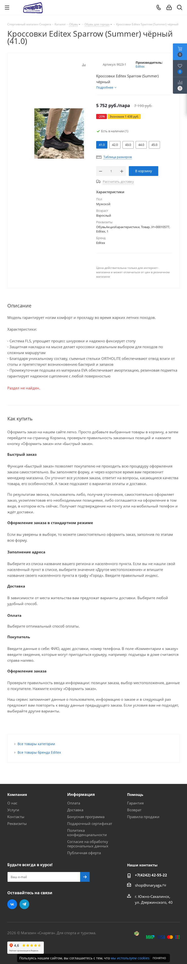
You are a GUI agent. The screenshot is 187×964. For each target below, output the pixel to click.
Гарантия (135, 803)
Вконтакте (12, 904)
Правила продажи (143, 816)
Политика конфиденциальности (87, 832)
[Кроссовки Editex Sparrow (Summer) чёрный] (59, 133)
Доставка (75, 809)
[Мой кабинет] (169, 7)
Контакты (15, 816)
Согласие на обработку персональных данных (87, 843)
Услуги (13, 809)
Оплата (73, 803)
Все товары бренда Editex (39, 752)
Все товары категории (36, 743)
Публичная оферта (84, 852)
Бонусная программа (85, 816)
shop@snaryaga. (148, 885)
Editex (140, 66)
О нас (12, 803)
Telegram (24, 904)
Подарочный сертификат (89, 823)
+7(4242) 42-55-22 (151, 875)
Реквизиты (17, 823)
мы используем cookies (130, 958)
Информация (81, 794)
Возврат (134, 809)
